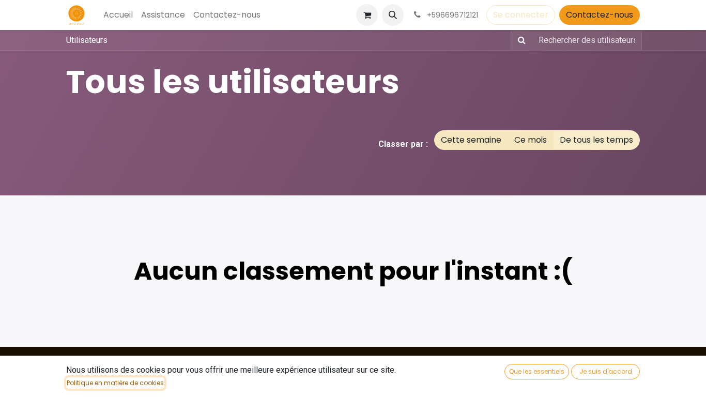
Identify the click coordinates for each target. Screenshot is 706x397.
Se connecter (520, 15)
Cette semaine (471, 140)
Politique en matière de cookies (115, 382)
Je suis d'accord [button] (605, 371)
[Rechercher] (519, 40)
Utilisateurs (87, 40)
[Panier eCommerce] (367, 15)
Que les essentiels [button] (536, 371)
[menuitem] (118, 15)
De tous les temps (596, 140)
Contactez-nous (599, 15)
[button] (393, 15)
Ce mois (530, 140)
